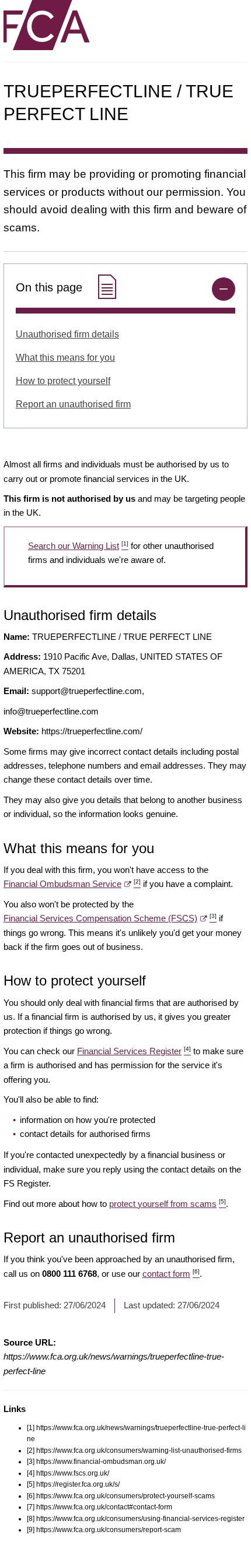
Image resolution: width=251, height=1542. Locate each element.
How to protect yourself (63, 381)
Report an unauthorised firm (73, 404)
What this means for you (65, 357)
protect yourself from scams (167, 1204)
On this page (51, 287)
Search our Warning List (78, 546)
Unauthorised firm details (67, 334)
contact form (171, 1274)
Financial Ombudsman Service (72, 884)
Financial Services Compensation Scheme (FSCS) (110, 918)
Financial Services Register (134, 1051)
